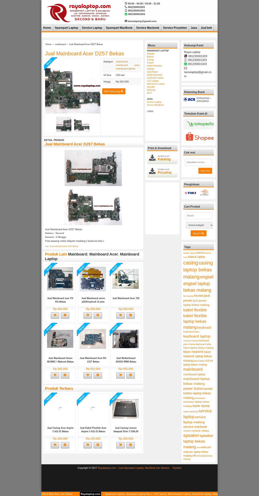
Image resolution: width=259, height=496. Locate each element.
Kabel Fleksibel (154, 65)
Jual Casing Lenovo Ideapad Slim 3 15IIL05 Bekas (125, 431)
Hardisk (150, 69)
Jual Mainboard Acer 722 (125, 298)
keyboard (204, 327)
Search (197, 233)
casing (190, 263)
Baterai (150, 57)
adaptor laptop (189, 253)
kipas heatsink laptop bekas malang (197, 356)
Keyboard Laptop (155, 78)
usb (198, 447)
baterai (200, 252)
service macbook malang (196, 430)
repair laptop (201, 406)
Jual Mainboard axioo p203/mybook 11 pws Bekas (93, 302)
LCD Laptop (153, 81)
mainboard (60, 44)
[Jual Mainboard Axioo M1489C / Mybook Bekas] (60, 338)
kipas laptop (199, 361)
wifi (194, 455)
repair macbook (190, 411)
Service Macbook (147, 27)
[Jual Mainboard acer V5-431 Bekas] (60, 278)
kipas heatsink (193, 351)
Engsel (150, 62)
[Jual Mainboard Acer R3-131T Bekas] (93, 338)
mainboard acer (127, 65)
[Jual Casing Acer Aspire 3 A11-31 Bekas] (60, 408)
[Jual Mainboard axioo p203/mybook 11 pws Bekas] (93, 278)
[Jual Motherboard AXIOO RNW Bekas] (125, 338)
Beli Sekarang (112, 91)
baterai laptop (196, 256)
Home (47, 27)
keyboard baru (191, 331)
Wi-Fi (149, 93)
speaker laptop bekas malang (198, 441)
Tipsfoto (177, 467)
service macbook (195, 427)
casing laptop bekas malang (198, 269)
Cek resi (205, 170)
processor (199, 398)
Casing (150, 59)
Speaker (151, 87)
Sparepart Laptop (66, 27)
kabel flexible (195, 310)
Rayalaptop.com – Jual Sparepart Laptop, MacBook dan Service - (135, 467)
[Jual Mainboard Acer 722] (125, 278)
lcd (207, 360)
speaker (191, 435)
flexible (199, 295)
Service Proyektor (175, 27)
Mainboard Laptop (156, 84)
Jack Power (152, 72)
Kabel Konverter (154, 75)
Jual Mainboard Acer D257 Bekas (84, 53)
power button (193, 388)
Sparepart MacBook (119, 27)
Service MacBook (155, 105)
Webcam (151, 90)
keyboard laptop (196, 336)
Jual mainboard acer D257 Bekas (64, 246)
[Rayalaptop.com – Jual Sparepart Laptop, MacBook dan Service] (78, 12)
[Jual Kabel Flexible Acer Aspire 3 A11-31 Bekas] (93, 408)
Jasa (194, 27)
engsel (206, 276)
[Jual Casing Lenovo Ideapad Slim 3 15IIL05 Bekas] (125, 408)
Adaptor (151, 54)
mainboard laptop (125, 68)
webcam (205, 447)
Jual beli (206, 27)
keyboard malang (190, 341)
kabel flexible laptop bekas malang (195, 321)
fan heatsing (188, 296)
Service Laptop (92, 27)
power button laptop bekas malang (198, 393)
